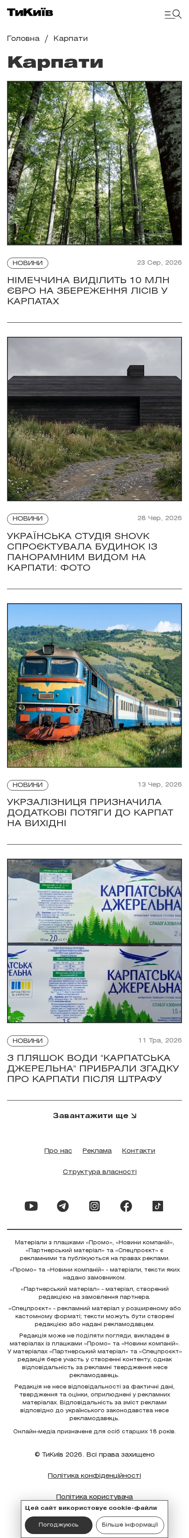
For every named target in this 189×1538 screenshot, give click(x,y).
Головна (23, 39)
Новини (28, 263)
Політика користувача (94, 1497)
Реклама (97, 1151)
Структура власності (100, 1172)
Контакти (138, 1151)
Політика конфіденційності (94, 1476)
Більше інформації (130, 1525)
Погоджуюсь (59, 1525)
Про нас (58, 1151)
